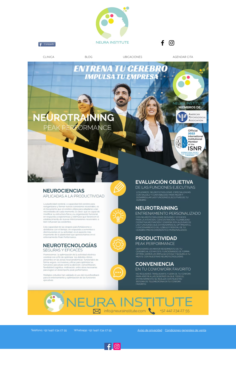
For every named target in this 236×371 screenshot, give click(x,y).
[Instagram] (171, 42)
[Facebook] (162, 42)
